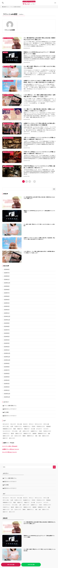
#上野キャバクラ (18, 426)
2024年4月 (6, 340)
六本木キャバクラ (47, 431)
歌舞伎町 (34, 433)
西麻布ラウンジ (30, 435)
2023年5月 (6, 376)
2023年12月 (7, 353)
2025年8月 (6, 289)
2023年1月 (6, 390)
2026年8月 (6, 269)
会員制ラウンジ (34, 431)
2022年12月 (7, 393)
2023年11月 (7, 356)
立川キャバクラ (18, 435)
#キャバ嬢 (19, 424)
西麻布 (24, 435)
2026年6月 (6, 276)
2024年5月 (6, 336)
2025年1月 (6, 313)
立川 (12, 435)
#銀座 (14, 428)
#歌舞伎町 (48, 426)
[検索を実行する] (54, 467)
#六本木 (33, 426)
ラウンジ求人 (14, 431)
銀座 (40, 435)
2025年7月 (6, 293)
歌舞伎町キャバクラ (42, 433)
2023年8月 (6, 366)
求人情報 (6, 412)
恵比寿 (12, 433)
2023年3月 (6, 383)
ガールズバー (39, 428)
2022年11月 (7, 397)
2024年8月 (6, 326)
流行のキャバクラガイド (10, 415)
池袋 (49, 433)
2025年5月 (6, 299)
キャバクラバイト (6, 431)
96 (34, 181)
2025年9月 (6, 286)
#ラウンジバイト (38, 424)
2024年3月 (6, 343)
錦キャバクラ (12, 438)
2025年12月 (7, 282)
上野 (20, 431)
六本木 (40, 431)
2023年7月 (6, 370)
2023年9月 (6, 363)
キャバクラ (46, 428)
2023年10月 (7, 360)
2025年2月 (6, 309)
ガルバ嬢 (33, 428)
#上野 (12, 426)
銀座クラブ (5, 438)
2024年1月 (6, 350)
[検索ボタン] (3, 3)
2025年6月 (6, 296)
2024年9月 (6, 323)
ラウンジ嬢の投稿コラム (10, 405)
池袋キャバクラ (6, 435)
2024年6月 (6, 333)
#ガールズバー (6, 424)
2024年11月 (7, 319)
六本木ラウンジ (6, 433)
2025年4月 (6, 303)
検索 (54, 189)
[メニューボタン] (55, 3)
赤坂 (36, 435)
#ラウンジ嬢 (46, 424)
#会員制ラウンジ (26, 426)
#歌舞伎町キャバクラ (7, 428)
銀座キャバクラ (45, 435)
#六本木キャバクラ (41, 426)
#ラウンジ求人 (6, 426)
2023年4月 (6, 380)
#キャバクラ (13, 424)
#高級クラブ (26, 428)
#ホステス (25, 424)
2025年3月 (6, 306)
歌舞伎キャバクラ (27, 433)
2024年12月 (7, 316)
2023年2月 (6, 387)
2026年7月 (6, 272)
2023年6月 (6, 373)
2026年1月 (6, 279)
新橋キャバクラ (18, 433)
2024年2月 (6, 346)
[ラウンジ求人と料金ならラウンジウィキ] (29, 3)
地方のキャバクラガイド (10, 409)
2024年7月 (6, 330)
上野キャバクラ (26, 431)
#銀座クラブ (19, 428)
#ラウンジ (31, 424)
